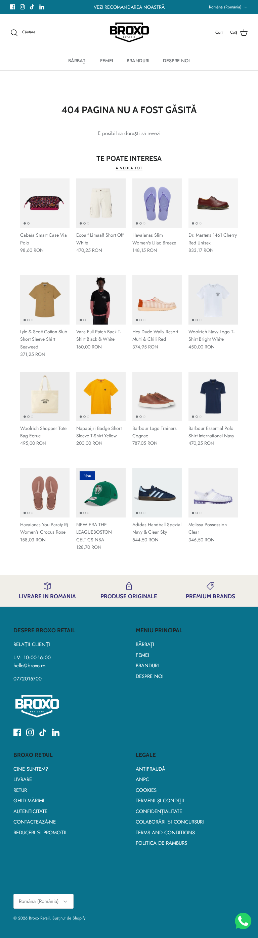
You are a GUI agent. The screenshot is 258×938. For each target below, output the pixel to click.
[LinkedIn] (41, 6)
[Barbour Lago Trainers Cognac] (157, 396)
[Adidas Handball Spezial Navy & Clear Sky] (157, 492)
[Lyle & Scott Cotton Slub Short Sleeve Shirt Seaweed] (45, 300)
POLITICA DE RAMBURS (161, 843)
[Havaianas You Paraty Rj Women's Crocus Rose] (45, 492)
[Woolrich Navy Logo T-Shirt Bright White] (213, 300)
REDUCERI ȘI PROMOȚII (40, 832)
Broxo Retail (39, 918)
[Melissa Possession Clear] (213, 492)
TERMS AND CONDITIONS (165, 832)
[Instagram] (22, 6)
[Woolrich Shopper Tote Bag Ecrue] (45, 396)
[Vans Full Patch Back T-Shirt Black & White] (101, 300)
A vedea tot (129, 168)
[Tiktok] (32, 6)
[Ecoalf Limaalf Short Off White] (101, 203)
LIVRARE (22, 779)
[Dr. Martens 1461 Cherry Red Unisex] (213, 203)
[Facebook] (12, 6)
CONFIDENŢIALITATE (159, 811)
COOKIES (146, 790)
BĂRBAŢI (77, 60)
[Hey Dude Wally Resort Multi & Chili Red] (157, 300)
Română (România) (225, 7)
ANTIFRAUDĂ (150, 769)
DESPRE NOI (176, 60)
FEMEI (106, 60)
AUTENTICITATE (30, 811)
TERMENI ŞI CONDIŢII (160, 800)
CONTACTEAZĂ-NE (34, 822)
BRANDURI (138, 60)
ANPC (142, 779)
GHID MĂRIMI (28, 800)
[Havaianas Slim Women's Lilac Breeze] (157, 203)
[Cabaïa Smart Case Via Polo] (45, 203)
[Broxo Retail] (129, 32)
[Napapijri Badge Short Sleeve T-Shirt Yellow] (101, 396)
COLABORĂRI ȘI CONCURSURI (170, 822)
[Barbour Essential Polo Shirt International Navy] (213, 396)
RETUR (20, 790)
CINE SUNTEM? (30, 769)
